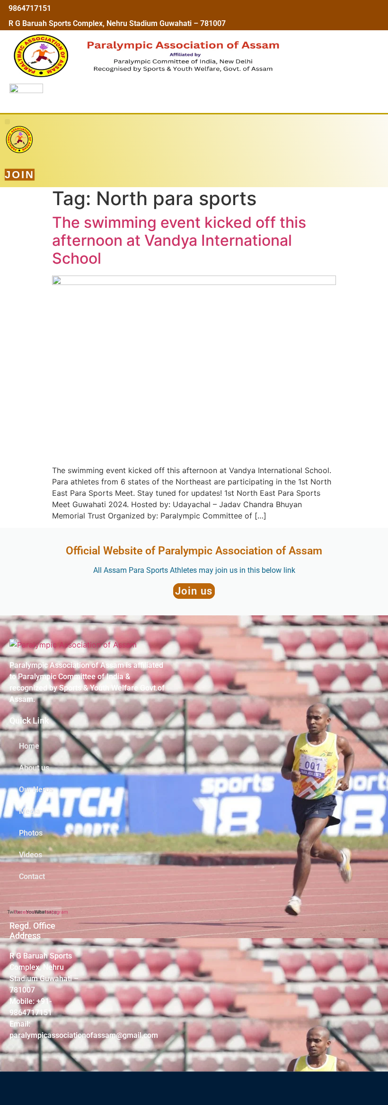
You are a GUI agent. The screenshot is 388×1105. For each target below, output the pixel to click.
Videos (30, 854)
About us (34, 767)
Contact (32, 876)
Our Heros (36, 789)
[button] (7, 121)
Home (29, 746)
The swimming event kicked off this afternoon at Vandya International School (179, 240)
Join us (194, 591)
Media (29, 811)
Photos (31, 833)
